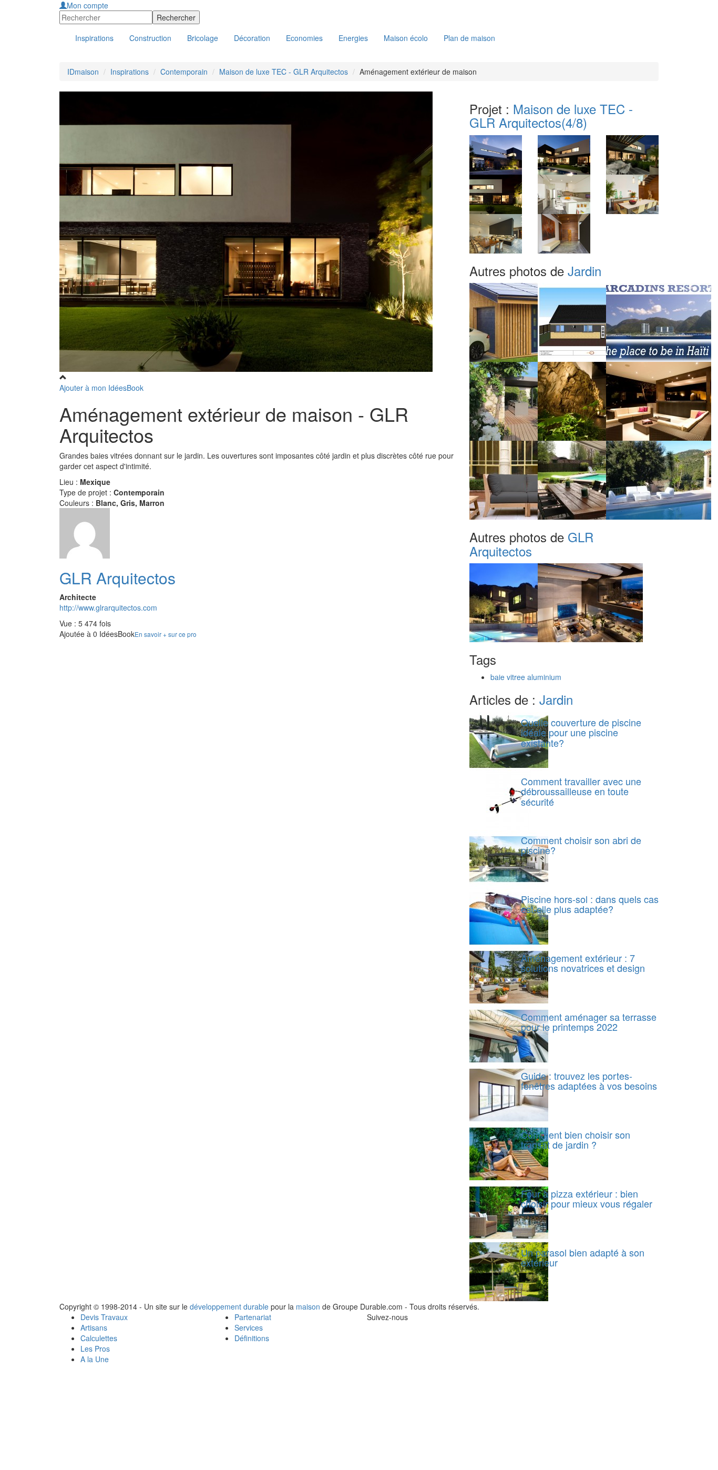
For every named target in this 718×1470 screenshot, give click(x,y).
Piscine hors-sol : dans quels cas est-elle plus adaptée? (590, 904)
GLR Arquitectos (117, 577)
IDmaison (83, 71)
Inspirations (129, 71)
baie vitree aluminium (525, 677)
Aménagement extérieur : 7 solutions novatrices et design (583, 963)
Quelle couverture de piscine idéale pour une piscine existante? (581, 732)
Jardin (584, 270)
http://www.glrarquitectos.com (108, 607)
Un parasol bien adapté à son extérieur (582, 1257)
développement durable (229, 1306)
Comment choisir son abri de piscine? (581, 845)
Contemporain (184, 71)
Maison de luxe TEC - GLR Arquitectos (283, 71)
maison (308, 1306)
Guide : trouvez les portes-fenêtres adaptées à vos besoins (589, 1081)
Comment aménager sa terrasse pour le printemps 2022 (589, 1022)
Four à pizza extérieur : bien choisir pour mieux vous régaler (586, 1199)
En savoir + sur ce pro (166, 634)
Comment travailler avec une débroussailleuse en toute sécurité (581, 791)
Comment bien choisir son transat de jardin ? (575, 1140)
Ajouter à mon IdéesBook (101, 387)
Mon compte (87, 5)
